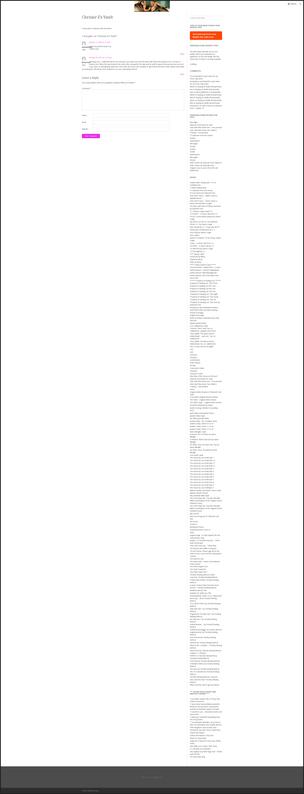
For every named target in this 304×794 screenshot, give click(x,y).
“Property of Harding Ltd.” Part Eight (204, 294)
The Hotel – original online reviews (203, 400)
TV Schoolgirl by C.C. (197, 251)
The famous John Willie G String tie (203, 548)
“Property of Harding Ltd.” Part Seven (204, 297)
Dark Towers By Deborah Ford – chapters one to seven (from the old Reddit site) (204, 168)
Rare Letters (194, 235)
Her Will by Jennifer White (199, 418)
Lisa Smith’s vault (196, 455)
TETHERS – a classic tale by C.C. (202, 246)
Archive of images (197, 313)
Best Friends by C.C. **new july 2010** (205, 227)
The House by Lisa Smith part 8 (202, 482)
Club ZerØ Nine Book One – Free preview (206, 127)
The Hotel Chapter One (199, 566)
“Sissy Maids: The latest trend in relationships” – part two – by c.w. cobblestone (203, 336)
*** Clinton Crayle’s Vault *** (201, 211)
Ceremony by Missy (197, 256)
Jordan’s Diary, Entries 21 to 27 (202, 429)
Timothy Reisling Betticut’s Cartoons (204, 677)
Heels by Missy (195, 262)
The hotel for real (196, 559)
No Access (194, 521)
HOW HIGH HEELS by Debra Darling (203, 310)
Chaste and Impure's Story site (201, 735)
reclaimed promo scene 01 (200, 530)
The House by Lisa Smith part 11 (202, 463)
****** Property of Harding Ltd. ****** (205, 281)
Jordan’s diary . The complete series (203, 421)
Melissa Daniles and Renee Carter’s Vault (205, 490)
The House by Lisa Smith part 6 (202, 477)
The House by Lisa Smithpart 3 (202, 488)
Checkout (193, 355)
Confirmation (195, 360)
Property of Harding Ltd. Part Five (203, 291)
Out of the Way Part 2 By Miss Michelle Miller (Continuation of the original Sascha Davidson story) (206, 508)
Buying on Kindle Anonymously (209, 86)
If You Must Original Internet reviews (204, 397)
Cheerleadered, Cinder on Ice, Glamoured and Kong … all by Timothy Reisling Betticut (206, 598)
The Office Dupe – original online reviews (205, 402)
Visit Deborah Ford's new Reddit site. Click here (204, 35)
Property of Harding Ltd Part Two (203, 286)
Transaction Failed (197, 368)
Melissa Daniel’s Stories (199, 493)
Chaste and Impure (197, 733)
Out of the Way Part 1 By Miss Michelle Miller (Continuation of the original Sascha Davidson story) (206, 500)
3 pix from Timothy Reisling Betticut (203, 577)
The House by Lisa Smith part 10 (202, 460)
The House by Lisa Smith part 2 (202, 468)
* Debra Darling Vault (198, 188)
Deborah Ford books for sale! (201, 125)
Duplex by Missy (196, 259)
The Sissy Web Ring (197, 757)
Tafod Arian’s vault (197, 538)
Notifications (195, 141)
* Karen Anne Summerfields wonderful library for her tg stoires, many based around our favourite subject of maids (204, 706)
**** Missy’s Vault (197, 254)
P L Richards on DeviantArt (200, 749)
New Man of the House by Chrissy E (204, 376)
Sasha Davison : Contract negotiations (204, 270)
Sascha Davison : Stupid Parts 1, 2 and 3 (205, 267)
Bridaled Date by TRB (198, 590)
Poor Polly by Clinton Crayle (200, 232)
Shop (192, 532)
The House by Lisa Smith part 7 (202, 479)
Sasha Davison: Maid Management (203, 273)
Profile (192, 152)
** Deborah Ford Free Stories (201, 135)
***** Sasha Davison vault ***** (203, 265)
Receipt (193, 365)
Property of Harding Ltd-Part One (203, 288)
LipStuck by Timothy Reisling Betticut (204, 642)
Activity (192, 138)
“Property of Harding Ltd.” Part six (203, 299)
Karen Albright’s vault (198, 432)
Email (84, 122)
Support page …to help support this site (205, 535)
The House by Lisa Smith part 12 (202, 466)
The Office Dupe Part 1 (199, 572)
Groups (192, 146)
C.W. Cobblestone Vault (199, 326)
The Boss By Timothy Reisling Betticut (204, 669)
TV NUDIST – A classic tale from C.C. (204, 214)
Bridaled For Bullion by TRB (200, 593)
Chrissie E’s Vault (196, 373)
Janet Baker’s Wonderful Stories (202, 413)
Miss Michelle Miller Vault (199, 496)
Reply (182, 54)
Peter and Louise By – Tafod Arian (203, 545)
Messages (194, 122)
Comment (86, 88)
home (192, 389)
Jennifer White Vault (197, 416)
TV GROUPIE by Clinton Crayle (201, 248)
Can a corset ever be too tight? (202, 346)
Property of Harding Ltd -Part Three (203, 283)
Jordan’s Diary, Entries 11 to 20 (202, 426)
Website (85, 129)
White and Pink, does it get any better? (204, 685)
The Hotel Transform (198, 569)
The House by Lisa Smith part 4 (202, 471)
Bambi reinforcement (198, 323)
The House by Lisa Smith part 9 (202, 485)
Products (193, 524)
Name (84, 115)
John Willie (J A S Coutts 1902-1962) (203, 746)
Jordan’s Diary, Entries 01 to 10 (202, 423)
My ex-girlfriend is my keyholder (208, 92)
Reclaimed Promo (197, 527)
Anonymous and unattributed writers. (204, 307)
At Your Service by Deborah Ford (202, 193)
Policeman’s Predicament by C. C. (202, 230)
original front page (197, 315)
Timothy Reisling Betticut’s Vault (202, 575)
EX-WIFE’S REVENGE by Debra (201, 405)
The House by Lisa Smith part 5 (202, 474)
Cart (191, 349)
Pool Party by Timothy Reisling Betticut (205, 661)
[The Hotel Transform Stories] (152, 6)
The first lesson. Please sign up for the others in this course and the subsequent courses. (205, 553)
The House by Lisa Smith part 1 (202, 458)
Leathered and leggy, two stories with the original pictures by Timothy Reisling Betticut (206, 632)
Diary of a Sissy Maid (198, 738)
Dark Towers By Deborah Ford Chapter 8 (206, 163)
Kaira (97, 791)
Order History (195, 363)
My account (194, 513)
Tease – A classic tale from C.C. (202, 243)
